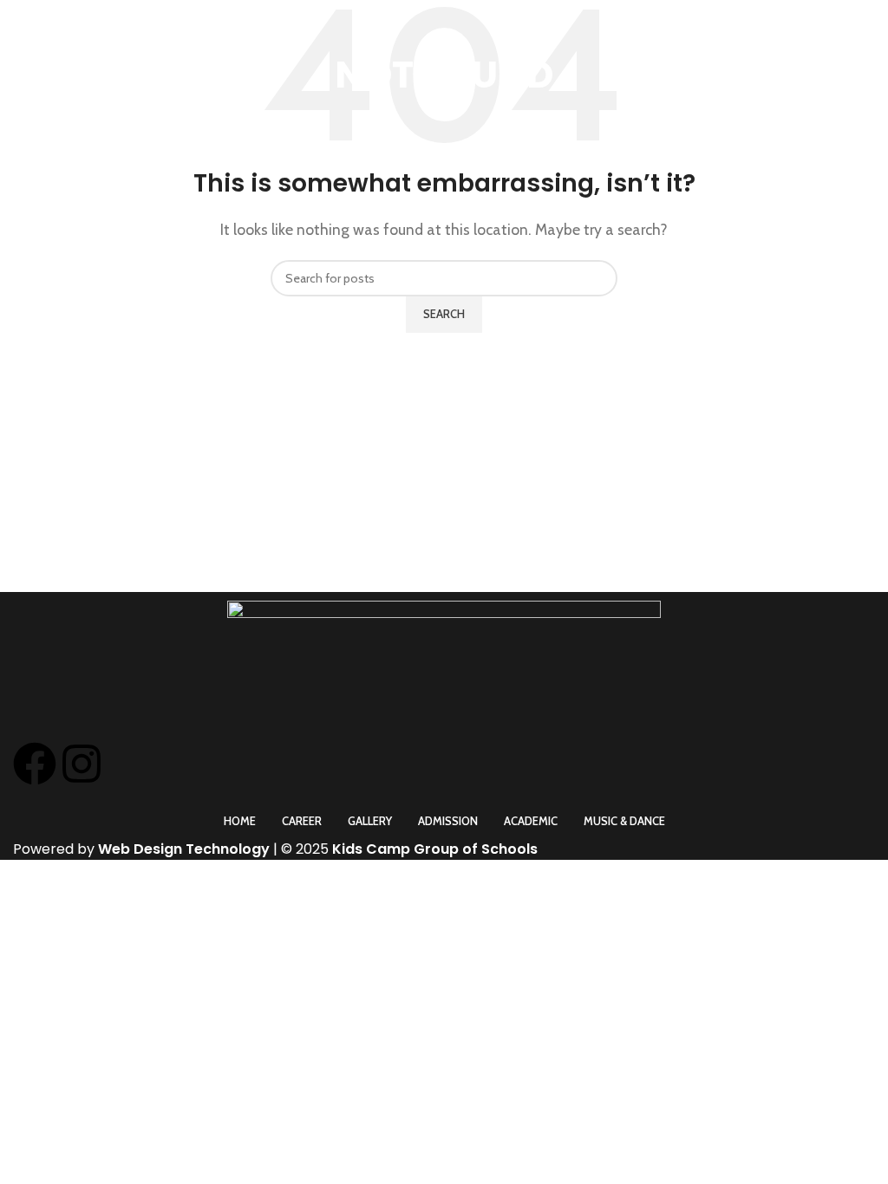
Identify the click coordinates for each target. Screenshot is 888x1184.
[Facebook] (34, 763)
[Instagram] (81, 763)
